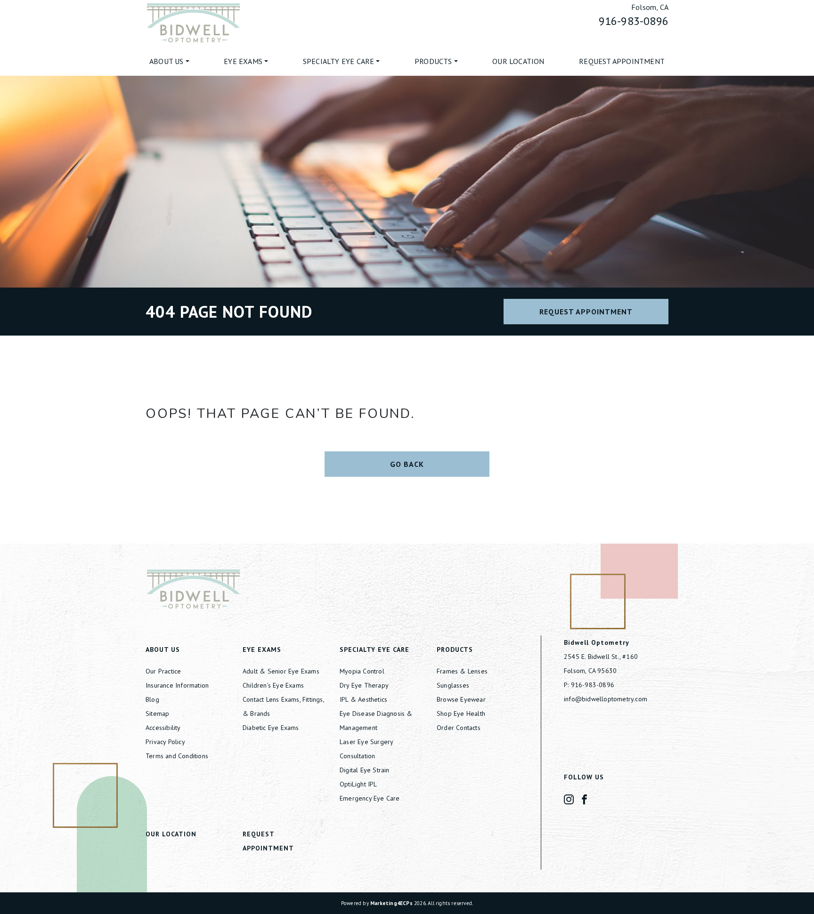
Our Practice (163, 671)
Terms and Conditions (177, 756)
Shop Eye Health (461, 713)
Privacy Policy (165, 742)
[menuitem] (169, 61)
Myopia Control (362, 671)
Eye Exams (243, 61)
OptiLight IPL (358, 784)
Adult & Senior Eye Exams (281, 671)
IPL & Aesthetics (363, 699)
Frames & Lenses (462, 671)
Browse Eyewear (461, 699)
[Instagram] (569, 798)
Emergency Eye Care (370, 798)
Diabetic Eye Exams (271, 727)
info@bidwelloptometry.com (605, 699)
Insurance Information (177, 685)
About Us (166, 61)
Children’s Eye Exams (273, 685)
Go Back (407, 464)
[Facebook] (584, 798)
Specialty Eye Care (338, 61)
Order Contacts (458, 727)
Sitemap (157, 713)
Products (433, 61)
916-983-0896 (633, 21)
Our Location (518, 61)
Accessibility (163, 727)
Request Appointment (622, 61)
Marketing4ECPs (391, 903)
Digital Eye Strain (365, 770)
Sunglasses (453, 685)
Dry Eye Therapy (364, 685)
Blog (152, 699)
